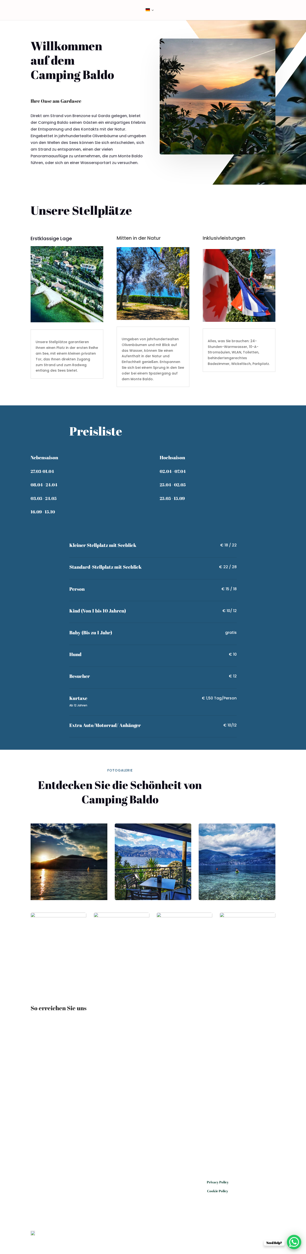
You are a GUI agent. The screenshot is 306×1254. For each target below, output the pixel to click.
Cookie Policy (217, 1191)
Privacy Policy (218, 1182)
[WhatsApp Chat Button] (294, 1242)
